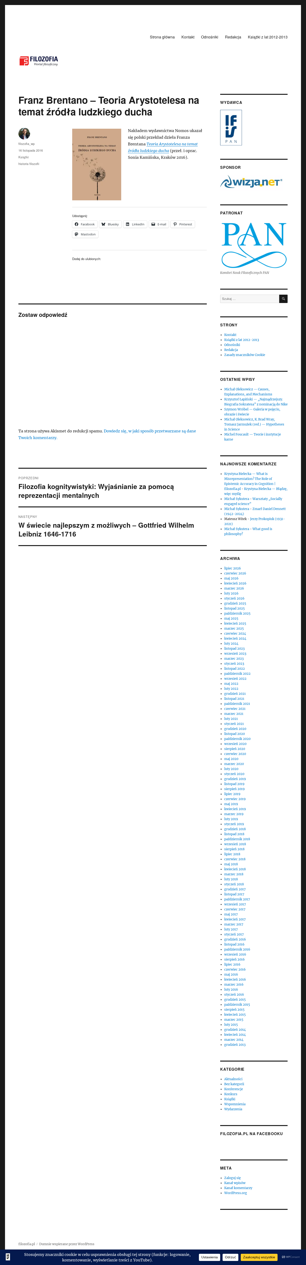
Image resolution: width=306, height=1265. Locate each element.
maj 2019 (231, 804)
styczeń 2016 (234, 995)
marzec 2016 (234, 985)
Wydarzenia (233, 1109)
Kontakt (187, 37)
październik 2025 (237, 613)
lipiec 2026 (232, 568)
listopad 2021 (234, 699)
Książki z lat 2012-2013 (268, 37)
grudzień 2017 (235, 889)
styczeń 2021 (234, 724)
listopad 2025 (234, 608)
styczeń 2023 (234, 664)
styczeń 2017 (234, 934)
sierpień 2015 (234, 1010)
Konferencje (233, 1089)
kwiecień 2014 (235, 1035)
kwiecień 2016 (235, 980)
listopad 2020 (234, 734)
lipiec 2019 (232, 794)
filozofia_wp (26, 143)
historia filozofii (28, 163)
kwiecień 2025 (235, 624)
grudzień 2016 (235, 939)
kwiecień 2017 (235, 919)
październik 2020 (237, 739)
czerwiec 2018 (235, 859)
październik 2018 (237, 839)
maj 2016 (231, 975)
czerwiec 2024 (235, 634)
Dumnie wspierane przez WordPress (66, 1244)
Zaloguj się (232, 1178)
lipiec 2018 (232, 854)
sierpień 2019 (234, 789)
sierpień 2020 (234, 749)
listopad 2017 (234, 894)
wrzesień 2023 (235, 654)
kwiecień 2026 (235, 583)
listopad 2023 (234, 649)
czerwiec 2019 (235, 799)
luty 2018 (231, 879)
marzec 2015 (233, 1020)
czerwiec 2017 (235, 909)
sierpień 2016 (234, 959)
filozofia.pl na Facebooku (251, 1133)
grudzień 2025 (235, 603)
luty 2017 (231, 929)
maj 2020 (231, 759)
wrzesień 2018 (235, 844)
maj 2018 (231, 864)
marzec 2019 (234, 814)
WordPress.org (235, 1193)
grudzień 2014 (235, 1030)
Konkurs (230, 1094)
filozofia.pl (26, 1244)
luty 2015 (231, 1025)
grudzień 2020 (235, 729)
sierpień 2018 (234, 849)
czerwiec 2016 (235, 969)
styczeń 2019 (234, 824)
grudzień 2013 (235, 1045)
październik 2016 (237, 949)
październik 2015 (237, 1005)
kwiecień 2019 (235, 809)
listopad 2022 (234, 669)
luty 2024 (231, 644)
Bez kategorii (234, 1084)
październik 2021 (237, 704)
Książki (23, 157)
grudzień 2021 (235, 694)
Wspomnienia (235, 1104)
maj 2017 (231, 914)
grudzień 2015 (235, 1000)
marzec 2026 (234, 588)
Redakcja (233, 37)
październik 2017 (237, 899)
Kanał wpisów (235, 1183)
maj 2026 (231, 578)
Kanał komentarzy (238, 1188)
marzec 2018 (233, 874)
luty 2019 (231, 819)
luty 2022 (231, 689)
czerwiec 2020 (235, 754)
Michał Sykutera (236, 499)
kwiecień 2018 (235, 869)
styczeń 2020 (234, 774)
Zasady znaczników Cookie (244, 355)
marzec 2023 (234, 659)
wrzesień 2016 (235, 954)
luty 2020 (231, 769)
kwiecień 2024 (235, 639)
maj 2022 (231, 684)
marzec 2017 (233, 924)
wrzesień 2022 (235, 679)
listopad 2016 (234, 944)
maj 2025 (231, 619)
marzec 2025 (234, 629)
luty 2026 (231, 593)
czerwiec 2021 (235, 709)
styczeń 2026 (234, 598)
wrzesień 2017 (235, 904)
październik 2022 (237, 674)
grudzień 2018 (235, 829)
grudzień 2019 (235, 779)
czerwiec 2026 (235, 573)
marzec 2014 (233, 1040)
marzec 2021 (233, 714)
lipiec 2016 (232, 964)
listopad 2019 (234, 784)
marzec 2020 (234, 764)
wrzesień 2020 (235, 744)
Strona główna (162, 37)
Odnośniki (209, 37)
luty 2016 (231, 990)
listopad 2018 (234, 834)
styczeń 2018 (234, 884)
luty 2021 (231, 719)
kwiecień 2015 (235, 1015)
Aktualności (233, 1079)
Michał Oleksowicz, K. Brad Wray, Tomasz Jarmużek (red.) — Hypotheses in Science (254, 424)
